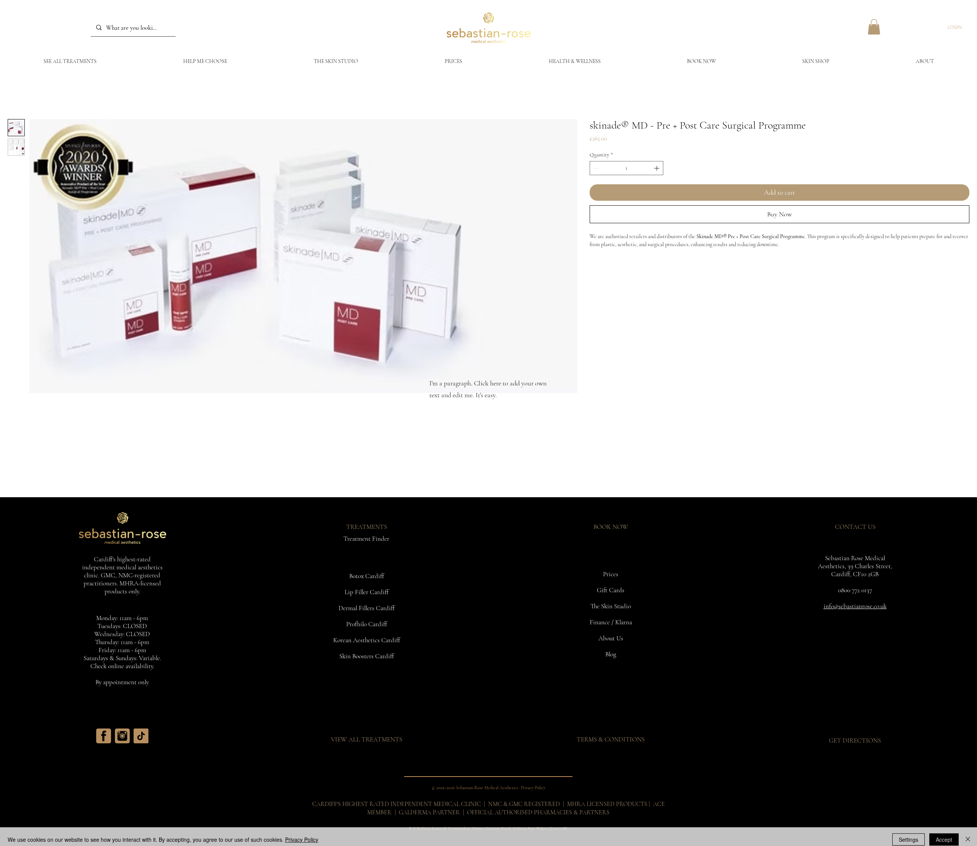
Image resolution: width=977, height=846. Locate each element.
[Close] (967, 834)
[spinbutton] (626, 168)
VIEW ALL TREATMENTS (366, 739)
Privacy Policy (301, 834)
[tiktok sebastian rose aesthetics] (141, 735)
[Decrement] (595, 168)
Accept (944, 834)
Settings (908, 834)
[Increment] (657, 168)
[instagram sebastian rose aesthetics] (122, 735)
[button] (873, 27)
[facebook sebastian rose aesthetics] (103, 735)
